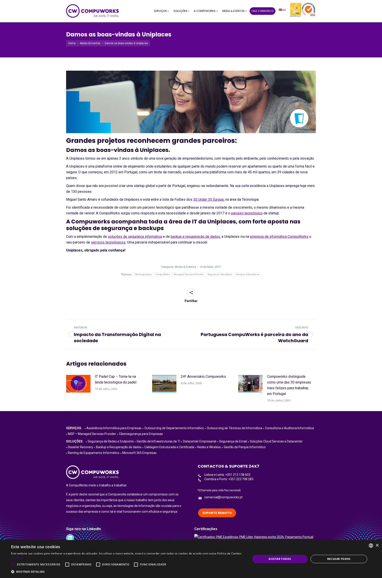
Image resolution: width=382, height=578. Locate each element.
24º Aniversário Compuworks (203, 376)
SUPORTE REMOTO (217, 513)
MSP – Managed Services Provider (92, 434)
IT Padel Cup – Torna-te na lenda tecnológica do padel (115, 379)
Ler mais (16, 558)
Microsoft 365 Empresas (139, 453)
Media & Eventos (185, 266)
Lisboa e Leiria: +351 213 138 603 (227, 474)
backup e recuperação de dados (195, 236)
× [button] (377, 545)
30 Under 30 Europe (208, 199)
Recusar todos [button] (339, 559)
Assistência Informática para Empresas (113, 428)
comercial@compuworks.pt (223, 497)
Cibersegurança (143, 274)
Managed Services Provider (189, 274)
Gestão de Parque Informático (245, 447)
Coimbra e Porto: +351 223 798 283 (228, 479)
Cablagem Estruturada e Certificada (169, 447)
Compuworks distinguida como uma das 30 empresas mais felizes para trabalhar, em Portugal (289, 385)
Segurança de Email (233, 441)
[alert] (191, 559)
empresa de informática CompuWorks (279, 236)
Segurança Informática (220, 274)
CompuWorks (163, 274)
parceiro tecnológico (247, 213)
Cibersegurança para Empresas (141, 434)
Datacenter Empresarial (199, 441)
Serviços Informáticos (247, 274)
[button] (127, 572)
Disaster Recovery (80, 447)
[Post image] (78, 384)
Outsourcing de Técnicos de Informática (234, 428)
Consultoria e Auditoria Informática (289, 428)
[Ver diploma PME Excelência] (253, 537)
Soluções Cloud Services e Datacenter (276, 441)
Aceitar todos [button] (280, 559)
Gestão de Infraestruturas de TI (158, 441)
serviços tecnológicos (108, 242)
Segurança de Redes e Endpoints (111, 441)
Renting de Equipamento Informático (93, 453)
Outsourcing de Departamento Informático (174, 428)
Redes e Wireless (209, 447)
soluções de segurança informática (135, 236)
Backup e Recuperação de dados (118, 447)
